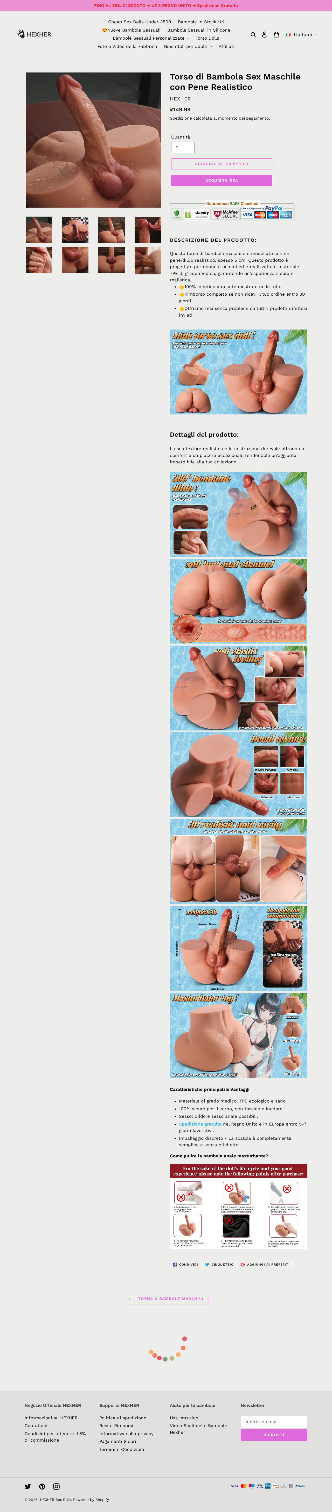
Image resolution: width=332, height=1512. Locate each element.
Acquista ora (221, 180)
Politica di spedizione (122, 1417)
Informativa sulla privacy (126, 1433)
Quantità (180, 137)
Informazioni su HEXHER (51, 1417)
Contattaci (36, 1425)
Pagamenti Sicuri (117, 1441)
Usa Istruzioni (185, 1417)
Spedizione (181, 118)
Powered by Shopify (91, 1500)
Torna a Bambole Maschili (169, 1298)
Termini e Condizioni (121, 1449)
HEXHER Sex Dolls (56, 1500)
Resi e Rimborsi (116, 1425)
